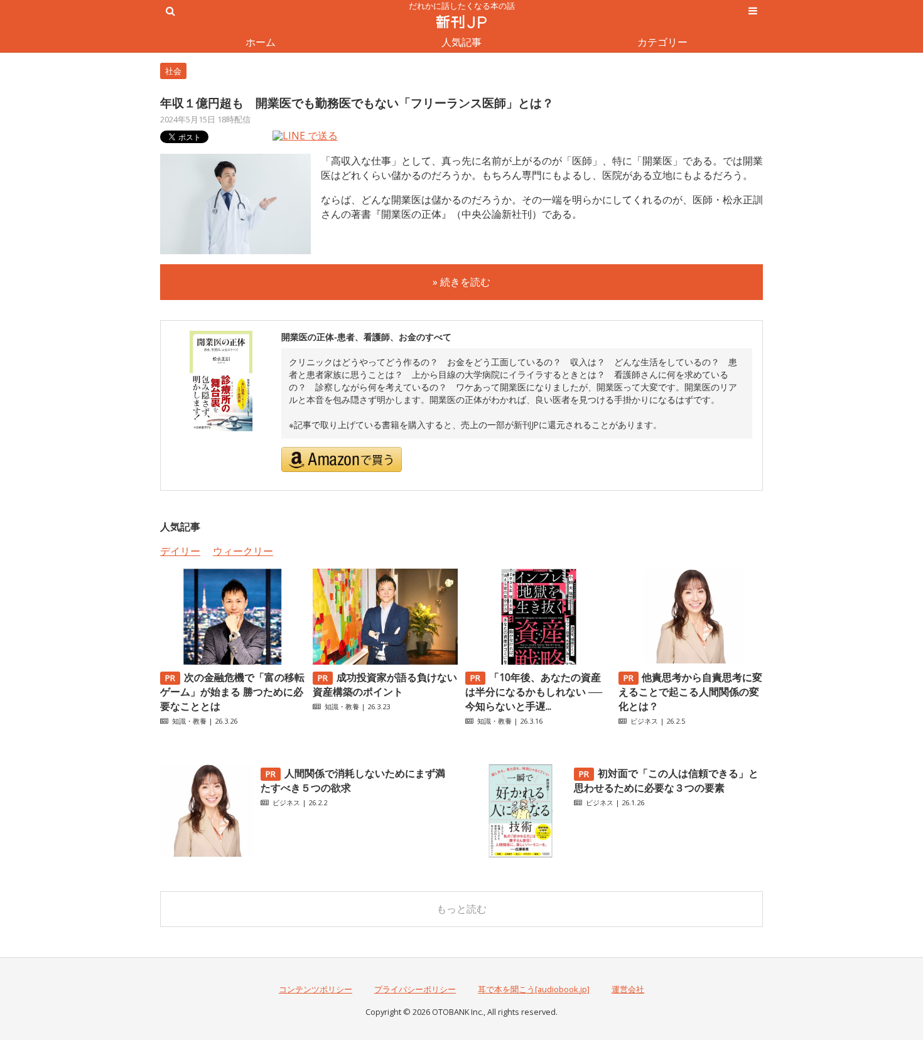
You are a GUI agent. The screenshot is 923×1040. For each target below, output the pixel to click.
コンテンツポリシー (315, 989)
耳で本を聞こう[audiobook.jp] (534, 989)
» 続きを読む (461, 282)
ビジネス (644, 721)
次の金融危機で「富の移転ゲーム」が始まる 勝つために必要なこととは (232, 691)
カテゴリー (662, 42)
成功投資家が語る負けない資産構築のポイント (385, 684)
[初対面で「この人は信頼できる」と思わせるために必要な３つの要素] (520, 854)
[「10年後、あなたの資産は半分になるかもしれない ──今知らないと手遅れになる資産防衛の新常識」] (537, 661)
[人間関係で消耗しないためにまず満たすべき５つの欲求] (207, 854)
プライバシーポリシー (415, 989)
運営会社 (628, 989)
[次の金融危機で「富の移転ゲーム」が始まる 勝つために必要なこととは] (232, 661)
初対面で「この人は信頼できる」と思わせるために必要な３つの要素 (666, 780)
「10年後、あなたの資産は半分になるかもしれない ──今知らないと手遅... (533, 691)
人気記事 (461, 42)
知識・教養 (189, 721)
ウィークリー (243, 551)
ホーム (261, 42)
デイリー (180, 551)
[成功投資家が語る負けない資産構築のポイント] (385, 661)
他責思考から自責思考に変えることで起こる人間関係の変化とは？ (690, 691)
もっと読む (461, 909)
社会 (173, 71)
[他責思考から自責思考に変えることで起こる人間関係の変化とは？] (690, 661)
